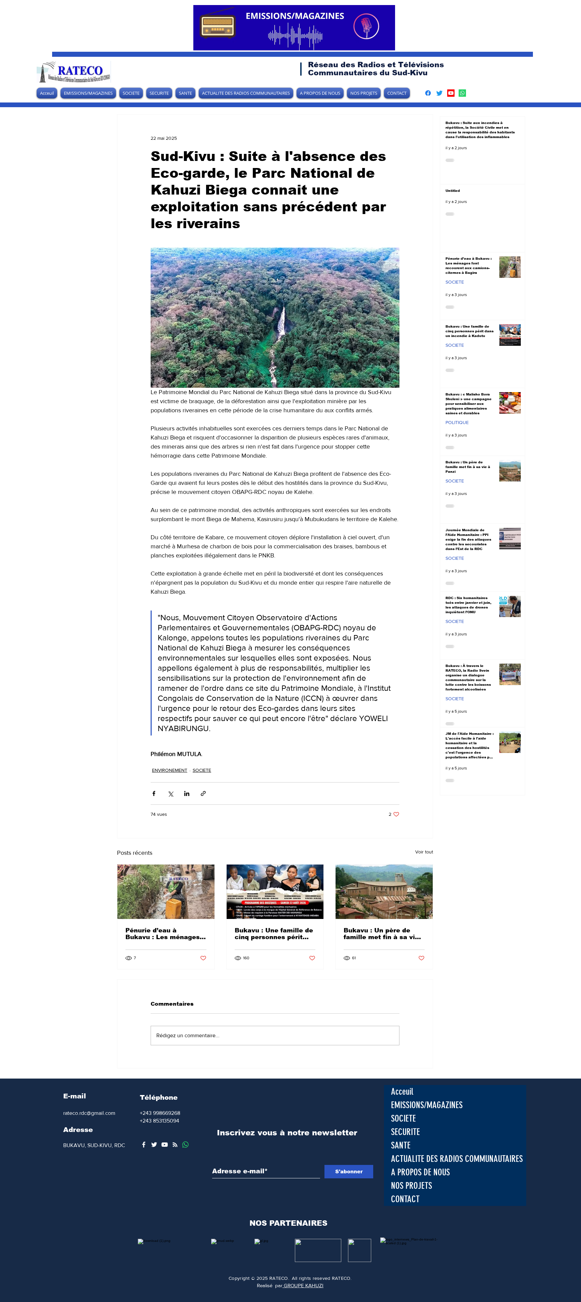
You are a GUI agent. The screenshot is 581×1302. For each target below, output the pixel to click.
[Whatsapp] (462, 93)
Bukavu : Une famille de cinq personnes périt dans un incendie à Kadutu (274, 933)
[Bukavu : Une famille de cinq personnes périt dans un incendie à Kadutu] (275, 892)
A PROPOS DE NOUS (420, 1172)
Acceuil (402, 1091)
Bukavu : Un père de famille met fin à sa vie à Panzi (381, 933)
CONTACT (405, 1199)
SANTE (401, 1145)
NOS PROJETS (411, 1185)
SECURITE (405, 1132)
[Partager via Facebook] (154, 793)
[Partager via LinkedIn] (187, 793)
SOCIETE (202, 770)
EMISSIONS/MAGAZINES (427, 1105)
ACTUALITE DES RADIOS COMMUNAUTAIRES (457, 1158)
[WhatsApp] (185, 1144)
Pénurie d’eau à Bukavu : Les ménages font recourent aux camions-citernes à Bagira (162, 933)
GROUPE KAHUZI (302, 1285)
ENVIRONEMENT (169, 770)
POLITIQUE (457, 422)
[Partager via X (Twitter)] (170, 793)
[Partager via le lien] (203, 793)
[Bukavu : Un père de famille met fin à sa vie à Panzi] (384, 892)
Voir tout (424, 851)
